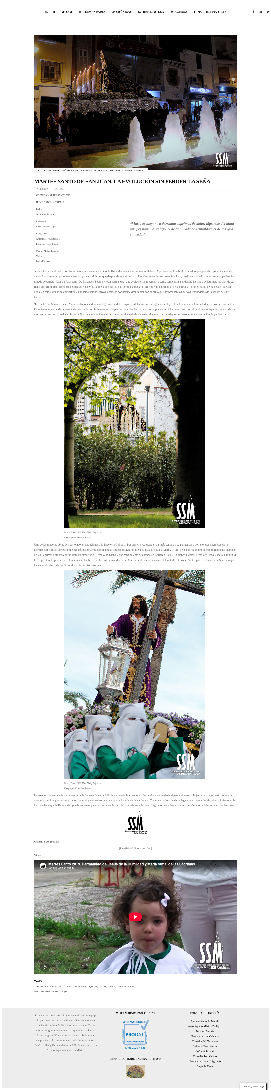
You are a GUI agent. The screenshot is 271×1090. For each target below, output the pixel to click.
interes (67, 986)
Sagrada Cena (205, 1066)
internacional (79, 986)
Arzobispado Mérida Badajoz (205, 1026)
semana (45, 991)
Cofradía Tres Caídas (205, 1056)
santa (131, 986)
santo (37, 991)
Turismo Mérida (205, 1031)
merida (111, 986)
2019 (36, 986)
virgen (65, 991)
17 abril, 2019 (42, 189)
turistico (55, 991)
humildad (57, 986)
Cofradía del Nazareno (205, 1041)
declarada (46, 986)
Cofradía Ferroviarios (205, 1046)
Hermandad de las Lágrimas (205, 1061)
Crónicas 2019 (48, 170)
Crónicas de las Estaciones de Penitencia (92, 170)
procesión (122, 986)
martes (102, 986)
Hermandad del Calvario (205, 1036)
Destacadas (134, 170)
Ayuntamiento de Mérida (205, 1021)
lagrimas (92, 986)
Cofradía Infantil (204, 1051)
